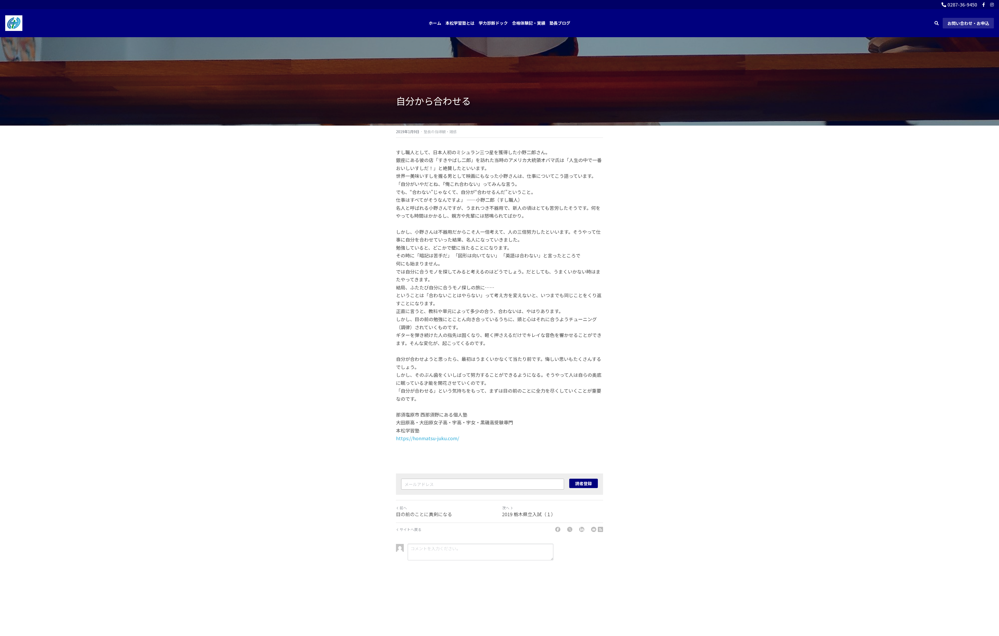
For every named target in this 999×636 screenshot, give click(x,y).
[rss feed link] (600, 529)
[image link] (13, 22)
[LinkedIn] (581, 529)
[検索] (936, 23)
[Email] (593, 529)
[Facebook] (557, 529)
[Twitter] (569, 529)
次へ (505, 507)
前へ (403, 507)
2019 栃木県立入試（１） (529, 514)
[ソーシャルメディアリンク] (983, 5)
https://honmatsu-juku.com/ (427, 438)
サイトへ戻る (410, 529)
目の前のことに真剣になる (424, 514)
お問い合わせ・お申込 (968, 23)
